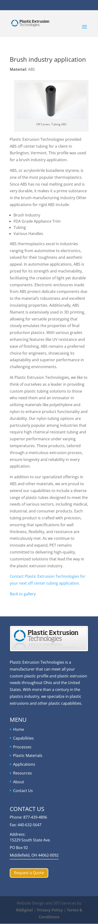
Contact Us (23, 790)
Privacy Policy (50, 910)
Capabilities (23, 738)
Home (18, 729)
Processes (22, 747)
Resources (22, 773)
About (18, 781)
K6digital (24, 910)
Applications (24, 764)
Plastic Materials (27, 755)
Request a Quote (29, 872)
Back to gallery (23, 593)
